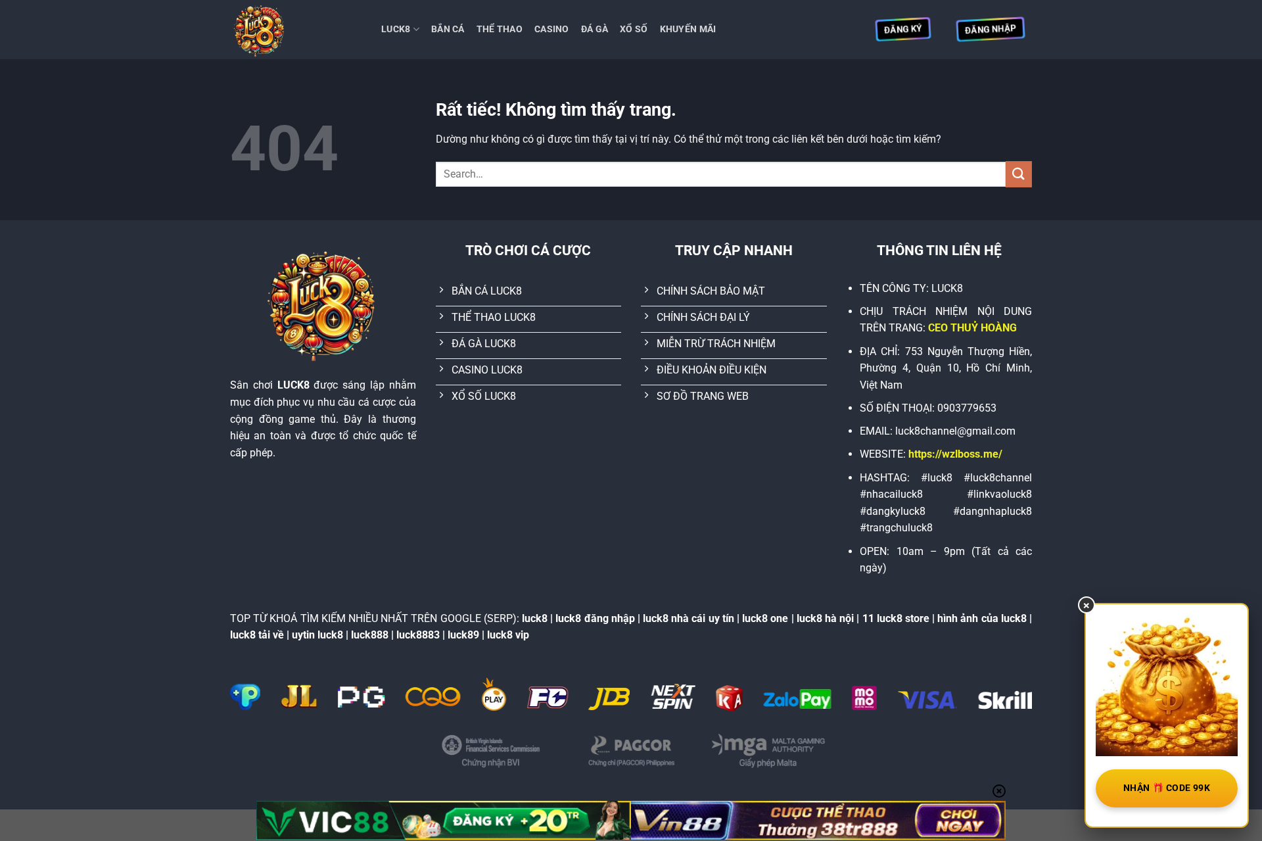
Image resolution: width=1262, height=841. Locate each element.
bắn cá (448, 29)
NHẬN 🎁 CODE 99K (1166, 787)
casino (551, 29)
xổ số (633, 29)
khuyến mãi (688, 29)
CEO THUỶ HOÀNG (972, 328)
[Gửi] (1019, 174)
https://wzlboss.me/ (955, 454)
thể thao (500, 29)
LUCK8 (395, 29)
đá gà (594, 29)
